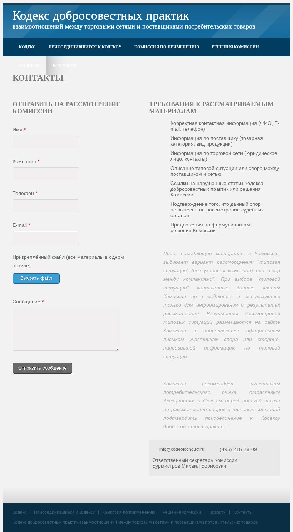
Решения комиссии (235, 47)
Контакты (64, 65)
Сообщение (28, 301)
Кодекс (27, 47)
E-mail (21, 225)
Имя (19, 129)
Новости (29, 65)
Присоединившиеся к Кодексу (85, 47)
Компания (26, 161)
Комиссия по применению (166, 47)
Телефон (25, 193)
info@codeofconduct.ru (181, 449)
